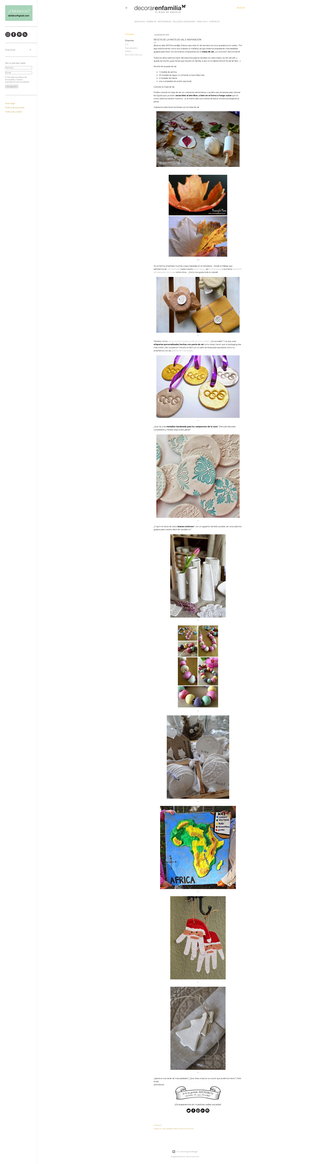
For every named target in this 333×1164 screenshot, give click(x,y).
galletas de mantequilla (182, 350)
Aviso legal (10, 103)
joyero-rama (198, 269)
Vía (198, 169)
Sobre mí (151, 21)
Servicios (139, 21)
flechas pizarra (215, 269)
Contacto (214, 21)
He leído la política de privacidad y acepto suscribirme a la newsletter (17, 79)
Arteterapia (164, 21)
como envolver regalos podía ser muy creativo (189, 341)
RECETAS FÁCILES (133, 55)
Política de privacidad (14, 107)
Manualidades (131, 48)
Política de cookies (13, 112)
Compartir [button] (129, 34)
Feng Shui (202, 21)
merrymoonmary (192, 1156)
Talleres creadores (184, 21)
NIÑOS (128, 51)
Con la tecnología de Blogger (187, 1152)
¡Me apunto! (11, 86)
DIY (126, 45)
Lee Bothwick (173, 269)
